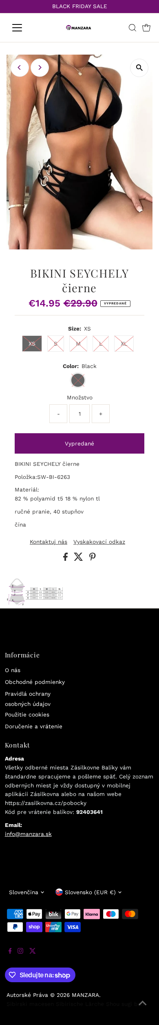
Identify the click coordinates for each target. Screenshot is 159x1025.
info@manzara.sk (28, 834)
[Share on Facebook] (66, 558)
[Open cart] (146, 27)
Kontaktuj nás (48, 542)
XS (32, 343)
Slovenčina (23, 892)
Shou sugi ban (125, 1004)
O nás (12, 670)
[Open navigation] (23, 28)
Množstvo (80, 397)
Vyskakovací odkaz (99, 542)
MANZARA (85, 995)
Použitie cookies (27, 714)
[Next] (40, 67)
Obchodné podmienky (35, 682)
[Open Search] (132, 27)
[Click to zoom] (139, 68)
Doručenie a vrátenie (33, 726)
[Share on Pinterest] (92, 558)
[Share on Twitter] (79, 558)
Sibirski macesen (30, 1004)
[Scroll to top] (143, 1009)
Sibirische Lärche (80, 1004)
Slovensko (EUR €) (90, 892)
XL (124, 343)
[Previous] (20, 67)
